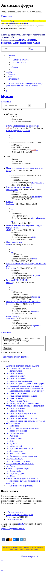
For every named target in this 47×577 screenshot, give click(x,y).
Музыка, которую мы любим (19, 187)
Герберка (10, 204)
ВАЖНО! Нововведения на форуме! (22, 126)
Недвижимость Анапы (31, 549)
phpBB (21, 524)
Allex (8, 128)
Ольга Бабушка (38, 218)
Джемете (31, 39)
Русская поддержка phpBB (13, 528)
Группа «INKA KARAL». (17, 280)
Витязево (6, 42)
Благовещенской (22, 42)
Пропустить (6, 16)
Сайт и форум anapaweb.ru (18, 130)
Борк (8, 170)
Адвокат (10, 318)
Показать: (7, 338)
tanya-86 (35, 311)
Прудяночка (36, 182)
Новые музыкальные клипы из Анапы (23, 301)
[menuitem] (20, 60)
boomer (9, 282)
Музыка (7, 96)
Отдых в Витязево (29, 547)
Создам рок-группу (15, 242)
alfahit (8, 230)
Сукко (36, 42)
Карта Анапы (18, 549)
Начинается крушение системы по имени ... (25, 168)
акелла (34, 259)
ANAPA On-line (7, 547)
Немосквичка (12, 189)
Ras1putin (10, 268)
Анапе (21, 39)
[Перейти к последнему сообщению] (37, 150)
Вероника (35, 297)
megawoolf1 (36, 325)
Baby (8, 244)
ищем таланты (12, 316)
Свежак (9, 201)
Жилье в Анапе (17, 547)
